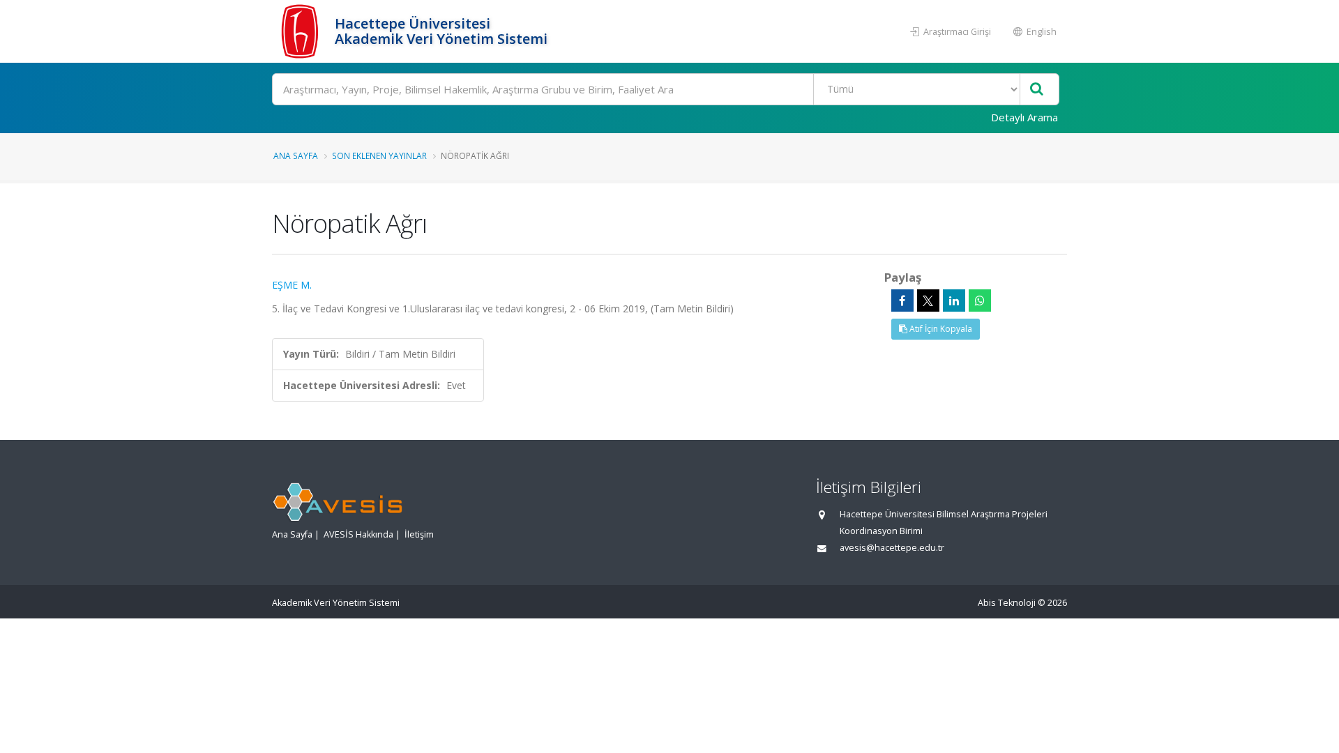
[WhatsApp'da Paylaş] (980, 300)
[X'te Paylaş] (928, 300)
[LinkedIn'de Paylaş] (954, 300)
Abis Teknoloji (1007, 603)
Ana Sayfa (295, 155)
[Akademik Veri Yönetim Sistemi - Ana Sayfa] (301, 31)
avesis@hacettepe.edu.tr (892, 548)
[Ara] (1036, 89)
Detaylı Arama (1024, 117)
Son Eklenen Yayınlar (379, 155)
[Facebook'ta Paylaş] (902, 300)
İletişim (419, 534)
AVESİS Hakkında (358, 534)
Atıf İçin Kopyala (939, 329)
